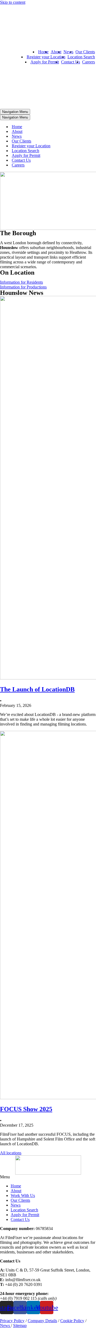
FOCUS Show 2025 (26, 1109)
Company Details (42, 1320)
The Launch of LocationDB (37, 689)
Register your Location (46, 57)
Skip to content (12, 2)
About (56, 52)
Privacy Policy (12, 1320)
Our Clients (85, 52)
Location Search (81, 57)
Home (43, 52)
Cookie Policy (72, 1320)
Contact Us (70, 62)
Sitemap (20, 1325)
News (68, 52)
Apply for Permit (44, 62)
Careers (88, 62)
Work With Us (23, 1195)
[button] (48, 1177)
